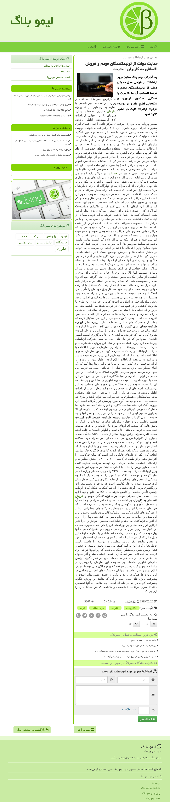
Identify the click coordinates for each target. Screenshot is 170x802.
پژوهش (51, 236)
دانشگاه (61, 242)
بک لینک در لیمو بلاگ (150, 788)
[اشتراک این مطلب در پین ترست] (85, 615)
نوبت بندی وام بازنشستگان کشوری (55, 115)
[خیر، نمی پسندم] (136, 624)
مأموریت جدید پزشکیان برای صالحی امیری (52, 155)
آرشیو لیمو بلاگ (133, 47)
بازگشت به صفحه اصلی (31, 729)
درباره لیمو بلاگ (110, 47)
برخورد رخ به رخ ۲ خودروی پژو (56, 149)
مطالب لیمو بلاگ (153, 798)
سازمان (111, 111)
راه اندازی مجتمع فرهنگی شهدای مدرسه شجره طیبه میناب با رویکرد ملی (125, 651)
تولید (82, 607)
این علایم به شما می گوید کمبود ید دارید (139, 646)
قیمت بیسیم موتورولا (58, 77)
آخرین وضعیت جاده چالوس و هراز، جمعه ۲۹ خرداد (49, 105)
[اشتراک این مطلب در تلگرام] (105, 615)
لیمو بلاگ (31, 21)
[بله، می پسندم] (154, 624)
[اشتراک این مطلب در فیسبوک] (98, 615)
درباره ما (156, 783)
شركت (36, 236)
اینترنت (115, 607)
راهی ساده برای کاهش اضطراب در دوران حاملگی (49, 135)
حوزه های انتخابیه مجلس (56, 65)
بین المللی (97, 607)
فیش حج (65, 71)
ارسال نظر (146, 719)
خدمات (113, 173)
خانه (152, 47)
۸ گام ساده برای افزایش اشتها (143, 640)
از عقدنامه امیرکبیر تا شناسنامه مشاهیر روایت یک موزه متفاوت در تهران (42, 142)
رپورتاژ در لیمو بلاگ (151, 793)
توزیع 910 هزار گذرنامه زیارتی (56, 110)
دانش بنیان (44, 242)
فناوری (91, 47)
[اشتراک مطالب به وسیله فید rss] (78, 615)
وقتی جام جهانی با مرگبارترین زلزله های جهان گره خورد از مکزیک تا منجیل (42, 97)
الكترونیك (131, 607)
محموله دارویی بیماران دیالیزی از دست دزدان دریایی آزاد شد (130, 657)
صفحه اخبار (83, 729)
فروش (79, 496)
